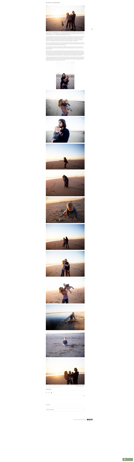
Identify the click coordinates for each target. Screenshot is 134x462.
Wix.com (86, 419)
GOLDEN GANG (48, 389)
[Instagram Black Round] (92, 419)
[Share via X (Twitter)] (48, 392)
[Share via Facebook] (46, 392)
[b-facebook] (88, 419)
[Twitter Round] (90, 419)
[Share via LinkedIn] (51, 392)
